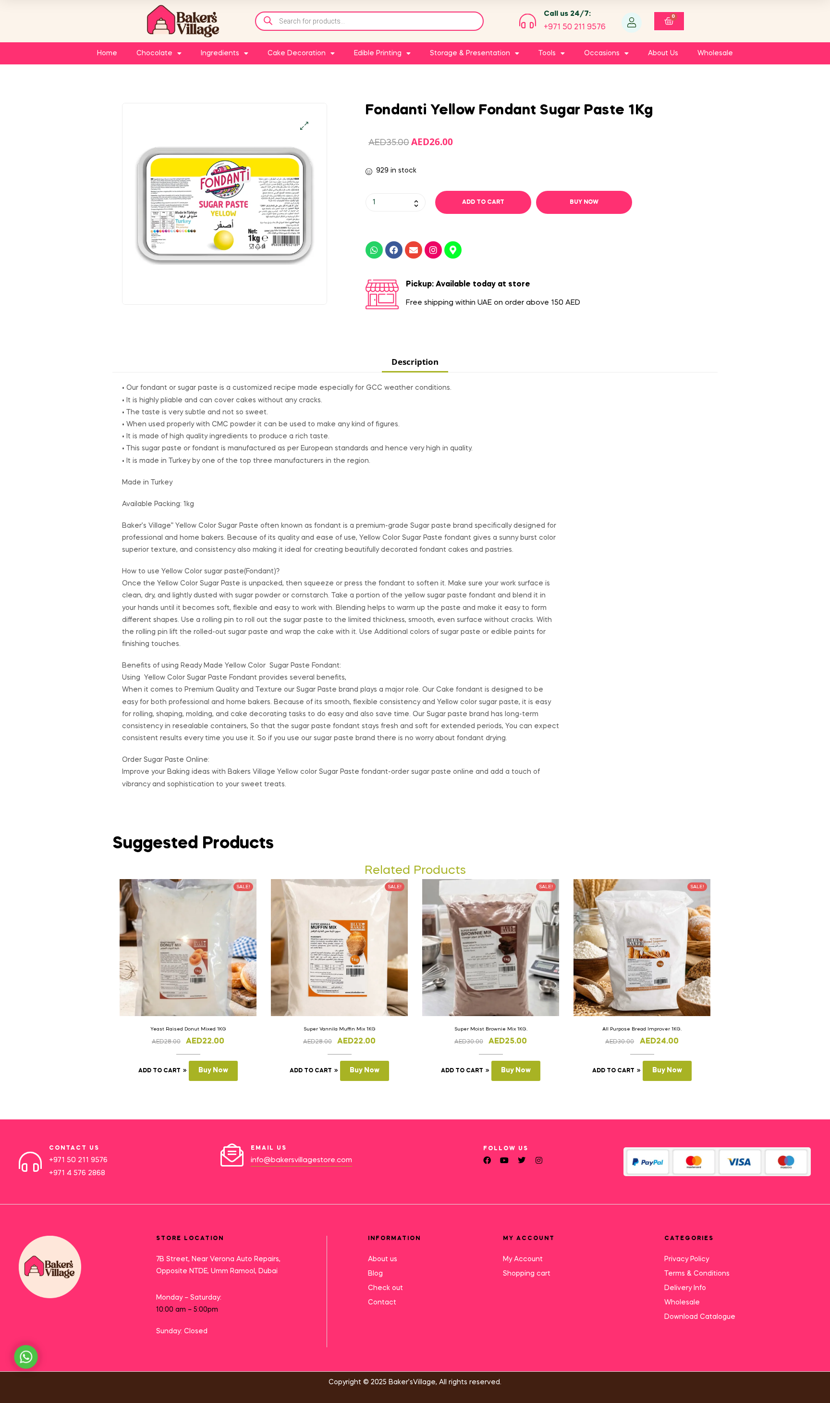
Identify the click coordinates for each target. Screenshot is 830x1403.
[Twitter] (521, 1160)
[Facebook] (394, 250)
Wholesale (715, 53)
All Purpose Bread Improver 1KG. (642, 1029)
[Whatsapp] (374, 250)
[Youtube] (504, 1160)
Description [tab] (415, 361)
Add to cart (483, 202)
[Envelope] (413, 250)
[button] (304, 126)
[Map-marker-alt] (453, 250)
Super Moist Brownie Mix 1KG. (490, 1029)
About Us (663, 53)
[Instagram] (433, 250)
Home (107, 53)
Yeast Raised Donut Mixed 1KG (188, 1029)
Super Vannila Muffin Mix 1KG (340, 1029)
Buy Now (584, 202)
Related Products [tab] (415, 871)
